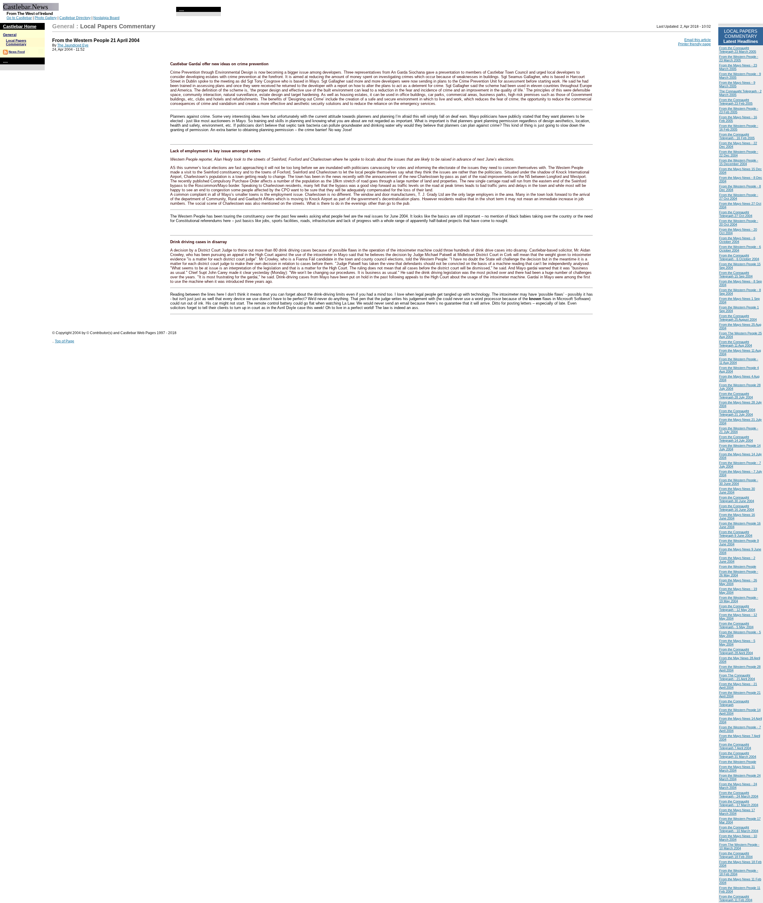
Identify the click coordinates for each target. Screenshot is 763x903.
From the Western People (737, 566)
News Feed (17, 51)
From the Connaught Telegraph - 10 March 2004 (738, 829)
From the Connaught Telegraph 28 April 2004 (736, 651)
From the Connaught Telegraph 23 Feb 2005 (736, 101)
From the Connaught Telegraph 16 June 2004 (736, 507)
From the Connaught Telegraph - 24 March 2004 (738, 794)
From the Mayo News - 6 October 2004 (737, 239)
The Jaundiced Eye (73, 45)
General (9, 35)
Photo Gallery (46, 18)
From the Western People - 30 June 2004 (738, 481)
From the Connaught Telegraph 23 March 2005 (737, 49)
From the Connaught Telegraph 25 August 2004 (738, 317)
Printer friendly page (694, 44)
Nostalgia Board (106, 18)
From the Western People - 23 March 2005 (738, 58)
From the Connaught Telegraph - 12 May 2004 (737, 608)
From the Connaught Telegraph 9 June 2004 (735, 533)
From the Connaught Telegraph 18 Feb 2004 (736, 855)
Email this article (697, 40)
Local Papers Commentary (16, 42)
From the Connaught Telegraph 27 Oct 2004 (735, 214)
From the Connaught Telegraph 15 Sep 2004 (736, 274)
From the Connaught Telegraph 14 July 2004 (736, 438)
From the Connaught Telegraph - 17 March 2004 (738, 803)
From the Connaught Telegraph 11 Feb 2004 (735, 898)
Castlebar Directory (75, 18)
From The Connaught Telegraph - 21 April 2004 (737, 677)
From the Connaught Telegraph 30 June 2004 (736, 499)
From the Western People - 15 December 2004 (738, 162)
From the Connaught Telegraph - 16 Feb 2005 (737, 136)
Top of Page (64, 341)
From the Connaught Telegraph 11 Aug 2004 (735, 343)
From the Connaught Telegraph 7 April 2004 (735, 746)
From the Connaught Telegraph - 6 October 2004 (739, 257)
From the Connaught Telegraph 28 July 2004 (736, 395)
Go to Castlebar (19, 18)
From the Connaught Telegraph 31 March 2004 (737, 754)
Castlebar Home (19, 26)
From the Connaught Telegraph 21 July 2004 (736, 412)
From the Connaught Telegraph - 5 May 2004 (736, 625)
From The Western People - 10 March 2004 (739, 846)
